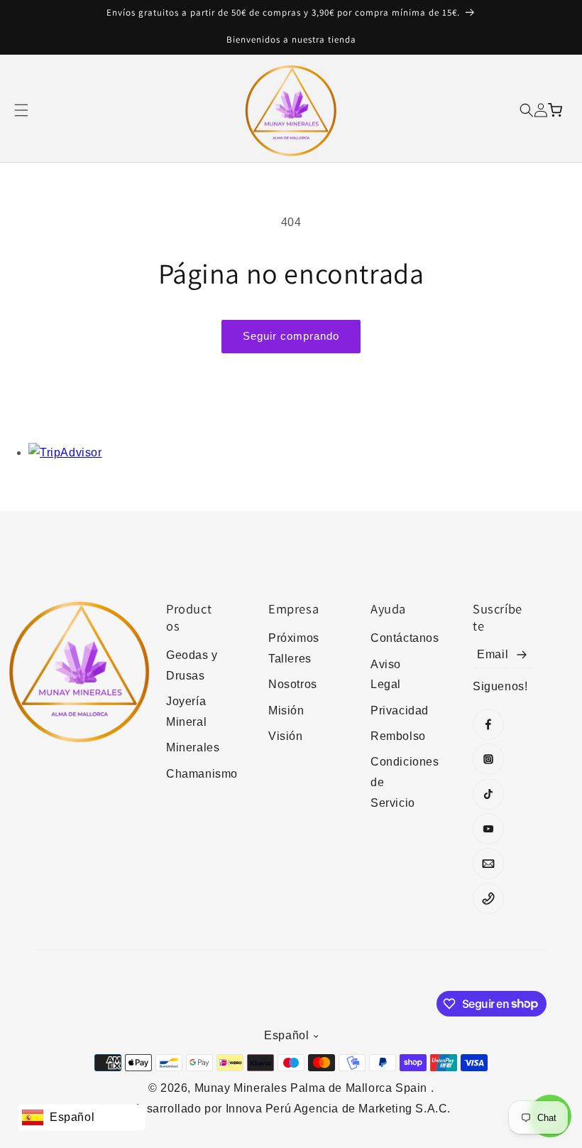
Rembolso (398, 736)
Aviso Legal (385, 674)
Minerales (192, 747)
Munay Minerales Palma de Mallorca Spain (312, 1088)
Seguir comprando (291, 336)
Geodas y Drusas (192, 665)
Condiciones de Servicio (400, 782)
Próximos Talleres (293, 648)
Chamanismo (196, 774)
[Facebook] (488, 724)
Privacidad (399, 710)
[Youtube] (488, 828)
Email (492, 654)
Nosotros (292, 684)
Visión (285, 736)
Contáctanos (400, 638)
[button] (21, 110)
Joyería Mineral (186, 711)
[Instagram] (488, 759)
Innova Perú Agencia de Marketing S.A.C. (338, 1109)
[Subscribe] (521, 654)
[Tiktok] (488, 794)
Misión (286, 710)
